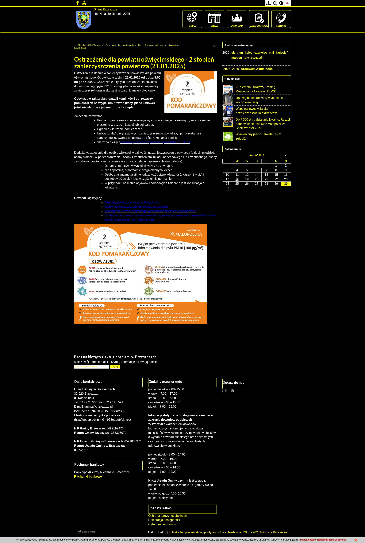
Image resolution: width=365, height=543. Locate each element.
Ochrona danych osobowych (167, 515)
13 (256, 174)
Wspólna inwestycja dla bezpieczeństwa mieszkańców (256, 111)
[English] (287, 3)
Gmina (192, 26)
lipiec (248, 52)
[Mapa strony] (268, 3)
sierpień (237, 52)
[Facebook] (77, 3)
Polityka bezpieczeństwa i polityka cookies (197, 532)
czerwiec (260, 52)
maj (271, 52)
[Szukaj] (274, 3)
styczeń (100, 45)
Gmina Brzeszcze (105, 9)
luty (246, 57)
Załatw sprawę (259, 26)
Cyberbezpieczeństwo (163, 524)
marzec (236, 57)
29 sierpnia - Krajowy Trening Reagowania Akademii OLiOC (256, 89)
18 (237, 179)
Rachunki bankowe (88, 476)
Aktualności (83, 45)
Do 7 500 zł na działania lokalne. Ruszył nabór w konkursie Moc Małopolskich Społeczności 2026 (263, 124)
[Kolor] (281, 3)
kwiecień (282, 52)
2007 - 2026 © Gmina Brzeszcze (265, 532)
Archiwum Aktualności (257, 69)
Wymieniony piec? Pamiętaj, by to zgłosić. (258, 136)
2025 (92, 45)
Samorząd (237, 26)
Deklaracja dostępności (164, 520)
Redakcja (234, 532)
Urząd (214, 26)
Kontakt (281, 26)
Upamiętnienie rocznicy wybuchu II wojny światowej (259, 100)
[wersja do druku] (215, 46)
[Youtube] (84, 3)
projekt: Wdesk (89, 532)
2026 (226, 69)
